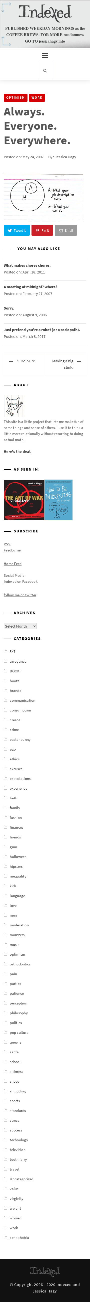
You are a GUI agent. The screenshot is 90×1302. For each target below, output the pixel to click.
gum (13, 846)
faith (13, 798)
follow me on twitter (20, 595)
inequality (18, 876)
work (37, 97)
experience (18, 788)
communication (22, 700)
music (14, 944)
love (13, 905)
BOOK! (15, 671)
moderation (19, 925)
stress (14, 1120)
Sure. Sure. (26, 360)
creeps (15, 719)
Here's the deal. (18, 451)
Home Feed (13, 563)
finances (16, 827)
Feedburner (13, 550)
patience (17, 993)
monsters (17, 934)
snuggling (18, 1091)
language (17, 895)
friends (15, 837)
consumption (20, 710)
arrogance (18, 661)
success (16, 1130)
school (15, 1061)
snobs (14, 1081)
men (13, 915)
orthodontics (20, 964)
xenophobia (19, 1237)
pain (13, 973)
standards (18, 1110)
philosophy (19, 1012)
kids (13, 886)
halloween (18, 856)
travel (14, 1169)
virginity (16, 1198)
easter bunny (20, 739)
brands (15, 690)
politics (16, 1022)
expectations (20, 778)
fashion (16, 817)
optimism (15, 97)
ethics (15, 759)
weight (15, 1208)
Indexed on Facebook (21, 581)
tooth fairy (18, 1159)
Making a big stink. (62, 364)
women (16, 1218)
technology (19, 1139)
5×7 (12, 651)
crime (14, 729)
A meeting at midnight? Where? (30, 286)
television (18, 1149)
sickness (16, 1071)
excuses (16, 768)
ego (13, 749)
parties (15, 983)
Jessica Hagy (65, 156)
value (14, 1188)
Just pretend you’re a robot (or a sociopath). (42, 329)
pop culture (19, 1032)
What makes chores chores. (27, 265)
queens (15, 1042)
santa (14, 1052)
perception (18, 1003)
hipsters (16, 866)
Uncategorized (21, 1179)
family (15, 807)
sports (15, 1100)
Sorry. (9, 308)
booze (14, 680)
